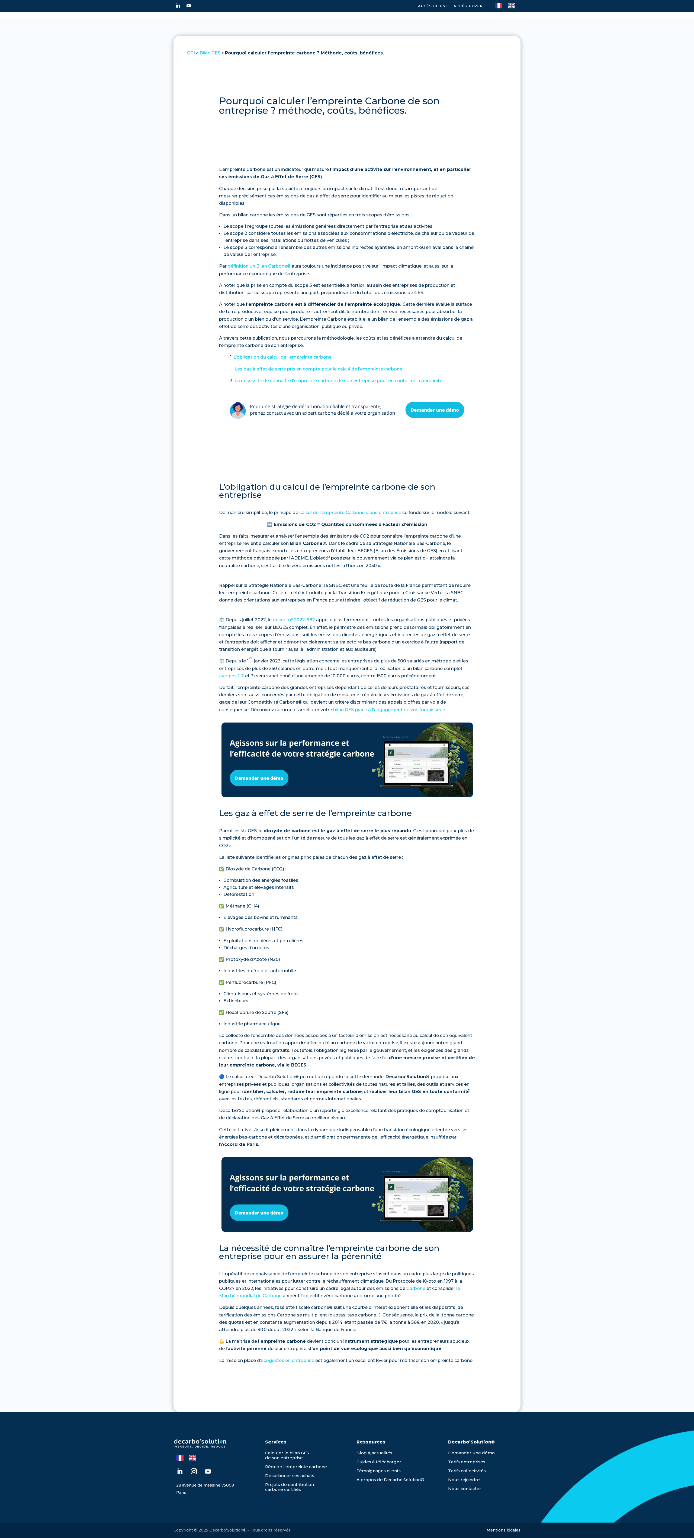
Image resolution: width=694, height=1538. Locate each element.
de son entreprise (284, 1457)
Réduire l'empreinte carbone (296, 1466)
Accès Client (433, 6)
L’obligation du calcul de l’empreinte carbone (282, 357)
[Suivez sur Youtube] (188, 5)
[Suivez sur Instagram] (194, 1471)
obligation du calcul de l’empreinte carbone (315, 487)
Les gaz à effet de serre (316, 369)
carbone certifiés (283, 1489)
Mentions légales (503, 1530)
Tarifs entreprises (466, 1461)
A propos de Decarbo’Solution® (390, 1479)
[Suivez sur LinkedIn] (178, 5)
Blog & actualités (374, 1452)
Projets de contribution (289, 1484)
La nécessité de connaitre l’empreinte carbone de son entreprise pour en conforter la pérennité (338, 380)
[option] (512, 5)
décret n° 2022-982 (294, 619)
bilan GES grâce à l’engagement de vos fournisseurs (389, 709)
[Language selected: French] (507, 5)
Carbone (415, 1288)
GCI (191, 53)
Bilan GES (210, 53)
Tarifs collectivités (467, 1470)
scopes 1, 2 (232, 675)
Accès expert (470, 6)
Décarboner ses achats (289, 1475)
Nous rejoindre (464, 1479)
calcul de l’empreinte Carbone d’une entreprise (350, 512)
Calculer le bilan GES (287, 1452)
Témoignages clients (378, 1470)
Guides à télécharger (378, 1461)
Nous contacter (464, 1488)
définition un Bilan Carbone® (259, 266)
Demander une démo (471, 1452)
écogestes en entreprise (287, 1360)
